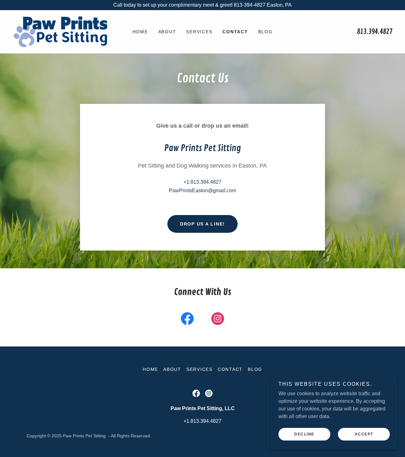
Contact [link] (235, 31)
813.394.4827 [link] (374, 31)
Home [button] (150, 369)
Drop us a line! (202, 223)
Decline (304, 434)
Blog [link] (265, 31)
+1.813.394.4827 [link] (202, 182)
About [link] (167, 31)
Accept (364, 434)
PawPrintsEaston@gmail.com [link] (202, 190)
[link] (60, 31)
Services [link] (199, 31)
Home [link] (140, 31)
